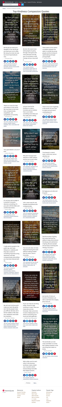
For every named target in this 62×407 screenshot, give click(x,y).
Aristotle (34, 402)
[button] (22, 4)
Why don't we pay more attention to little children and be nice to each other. (30, 157)
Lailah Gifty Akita (9, 153)
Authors (16, 2)
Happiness (48, 400)
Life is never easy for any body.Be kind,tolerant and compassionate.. (30, 204)
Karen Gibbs (8, 209)
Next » (35, 383)
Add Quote (39, 2)
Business (48, 394)
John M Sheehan (48, 303)
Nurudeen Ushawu (29, 161)
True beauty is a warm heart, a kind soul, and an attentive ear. (49, 154)
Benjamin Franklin (36, 400)
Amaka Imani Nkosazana (30, 318)
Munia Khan (27, 117)
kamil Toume (27, 372)
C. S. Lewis (34, 399)
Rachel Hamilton (48, 351)
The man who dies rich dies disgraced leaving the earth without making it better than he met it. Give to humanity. (30, 251)
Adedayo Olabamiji (29, 257)
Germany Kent (8, 58)
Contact (21, 2)
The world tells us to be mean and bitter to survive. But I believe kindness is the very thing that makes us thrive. (50, 345)
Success (48, 395)
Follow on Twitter (21, 394)
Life (47, 397)
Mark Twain (34, 394)
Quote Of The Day (31, 2)
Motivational (49, 392)
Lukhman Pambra (48, 249)
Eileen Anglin (8, 262)
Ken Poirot (46, 158)
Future (47, 402)
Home (4, 8)
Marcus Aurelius (35, 397)
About (25, 2)
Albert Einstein (35, 395)
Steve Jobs (34, 392)
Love (47, 399)
